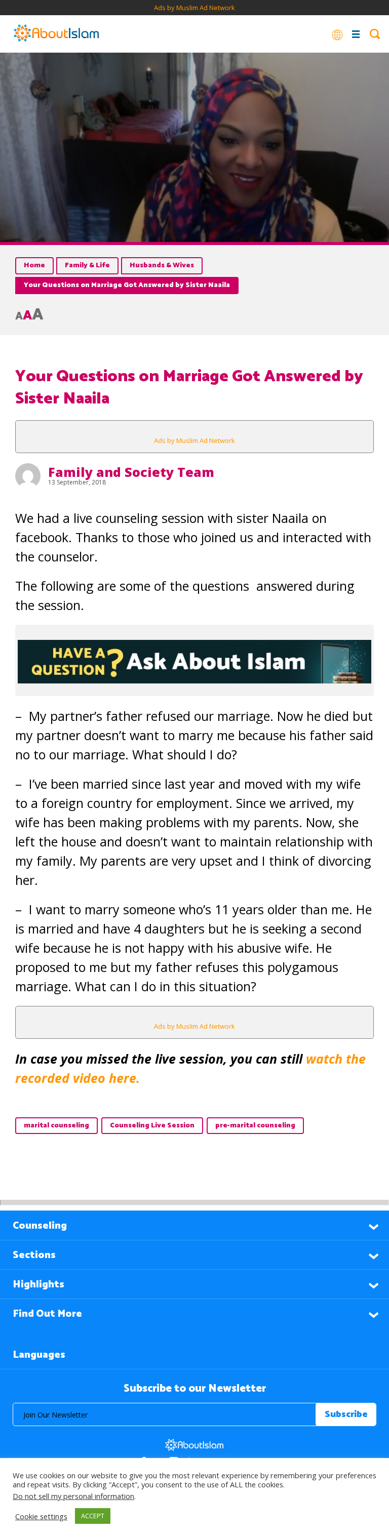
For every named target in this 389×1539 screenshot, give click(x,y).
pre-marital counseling (255, 1125)
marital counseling (56, 1125)
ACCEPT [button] (92, 1515)
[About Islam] (56, 34)
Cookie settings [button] (41, 1516)
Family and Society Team (131, 471)
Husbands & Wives (162, 265)
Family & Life (87, 265)
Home (34, 265)
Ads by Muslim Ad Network (194, 7)
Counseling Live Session (152, 1125)
